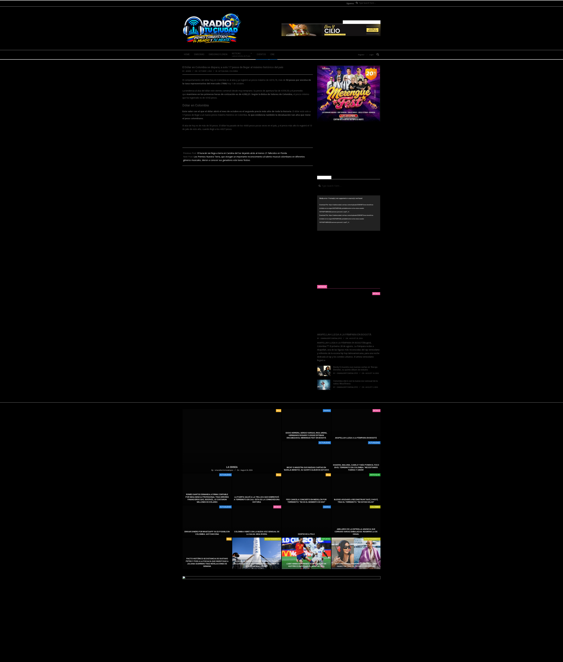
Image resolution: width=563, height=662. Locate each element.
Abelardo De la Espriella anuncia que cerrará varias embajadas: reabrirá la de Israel (356, 531)
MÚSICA (376, 410)
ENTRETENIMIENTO (272, 539)
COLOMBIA (233, 71)
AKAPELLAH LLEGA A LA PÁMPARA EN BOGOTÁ (344, 334)
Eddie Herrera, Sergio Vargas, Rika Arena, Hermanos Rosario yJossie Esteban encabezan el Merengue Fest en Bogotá (306, 435)
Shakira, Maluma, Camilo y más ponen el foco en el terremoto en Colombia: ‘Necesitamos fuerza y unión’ (356, 467)
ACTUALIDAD (223, 71)
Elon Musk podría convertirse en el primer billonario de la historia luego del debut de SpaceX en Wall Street (256, 563)
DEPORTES (326, 539)
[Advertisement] (348, 148)
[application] (348, 213)
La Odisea (232, 467)
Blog (278, 410)
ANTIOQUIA (375, 474)
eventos (327, 410)
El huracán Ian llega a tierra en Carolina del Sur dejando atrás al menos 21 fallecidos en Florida (242, 153)
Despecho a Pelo (306, 534)
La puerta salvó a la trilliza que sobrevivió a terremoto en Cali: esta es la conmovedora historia (257, 499)
